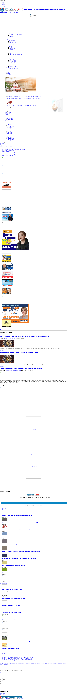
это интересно (14, 662)
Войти (4, 5)
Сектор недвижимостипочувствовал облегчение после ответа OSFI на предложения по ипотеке (20, 641)
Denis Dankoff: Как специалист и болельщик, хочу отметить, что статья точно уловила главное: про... (17, 659)
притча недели (38, 663)
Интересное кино (11, 58)
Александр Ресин (10, 137)
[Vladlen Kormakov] (6, 253)
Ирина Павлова (9, 135)
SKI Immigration (41, 663)
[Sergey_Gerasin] (7, 269)
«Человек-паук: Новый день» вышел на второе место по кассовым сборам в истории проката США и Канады (24, 98)
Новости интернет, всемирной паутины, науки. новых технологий (19, 65)
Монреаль (4, 662)
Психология (11, 51)
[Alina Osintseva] (6, 187)
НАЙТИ (1, 144)
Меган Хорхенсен (10, 121)
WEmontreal (34, 666)
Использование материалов (11, 117)
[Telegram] (3, 672)
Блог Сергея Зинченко (10, 138)
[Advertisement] (33, 23)
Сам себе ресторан (12, 62)
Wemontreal (7, 698)
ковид (35, 663)
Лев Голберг (9, 125)
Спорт (10, 53)
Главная (6, 31)
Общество (8, 39)
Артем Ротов (9, 131)
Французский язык (12, 40)
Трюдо (53, 662)
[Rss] (0, 672)
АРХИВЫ (3, 2)
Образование (11, 49)
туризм (50, 663)
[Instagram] (2, 672)
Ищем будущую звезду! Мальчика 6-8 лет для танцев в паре (11, 147)
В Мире (8, 64)
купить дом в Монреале (50, 662)
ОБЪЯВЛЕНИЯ (2, 143)
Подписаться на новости (4, 695)
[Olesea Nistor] (7, 277)
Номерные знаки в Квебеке (7, 593)
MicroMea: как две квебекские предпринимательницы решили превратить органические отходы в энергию (21, 572)
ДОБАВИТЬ (1, 145)
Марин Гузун (9, 140)
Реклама (10, 37)
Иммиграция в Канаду (63, 662)
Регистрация (5, 6)
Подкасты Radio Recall (10, 76)
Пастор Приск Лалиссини (11, 126)
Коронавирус (17, 662)
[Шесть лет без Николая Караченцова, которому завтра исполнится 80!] (4, 625)
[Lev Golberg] (6, 302)
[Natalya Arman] (6, 318)
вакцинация (38, 662)
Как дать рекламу (10, 118)
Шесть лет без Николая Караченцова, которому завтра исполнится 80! (15, 626)
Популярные (4, 508)
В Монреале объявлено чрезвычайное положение (11, 619)
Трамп (23, 663)
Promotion (59, 663)
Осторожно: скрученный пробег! (7, 151)
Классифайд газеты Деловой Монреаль (6, 146)
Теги (2, 509)
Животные (10, 43)
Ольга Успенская (6, 663)
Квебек (9, 662)
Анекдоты (10, 56)
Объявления (7, 114)
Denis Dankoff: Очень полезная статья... (8, 654)
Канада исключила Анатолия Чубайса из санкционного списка (13, 565)
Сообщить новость (10, 119)
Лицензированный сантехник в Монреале (8, 150)
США (36, 662)
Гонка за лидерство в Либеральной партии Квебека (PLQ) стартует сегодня (13, 149)
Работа (10, 35)
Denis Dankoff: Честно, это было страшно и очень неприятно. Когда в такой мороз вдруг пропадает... (17, 656)
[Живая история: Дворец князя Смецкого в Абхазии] (4, 610)
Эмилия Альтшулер (10, 130)
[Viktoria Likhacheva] (6, 294)
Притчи (44, 663)
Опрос (10, 41)
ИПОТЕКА (46, 663)
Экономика (9, 32)
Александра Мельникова (11, 122)
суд (45, 662)
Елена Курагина (9, 136)
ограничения (6, 664)
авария (64, 663)
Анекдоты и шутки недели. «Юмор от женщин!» (10, 648)
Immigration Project (26, 663)
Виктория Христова (10, 124)
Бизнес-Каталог (7, 115)
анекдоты (22, 663)
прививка (55, 662)
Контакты (3, 4)
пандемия (52, 663)
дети (32, 663)
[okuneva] (6, 261)
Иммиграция (9, 74)
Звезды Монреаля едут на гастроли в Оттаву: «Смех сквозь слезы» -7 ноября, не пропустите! (19, 558)
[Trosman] (15, 249)
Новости (8, 67)
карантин (48, 663)
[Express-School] (6, 245)
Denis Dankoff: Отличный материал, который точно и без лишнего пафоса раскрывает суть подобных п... (18, 661)
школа (20, 663)
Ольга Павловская (10, 134)
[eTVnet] (6, 228)
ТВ (56, 662)
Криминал (10, 47)
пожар (59, 662)
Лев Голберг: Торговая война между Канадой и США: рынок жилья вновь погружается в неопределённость (21, 551)
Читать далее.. (2, 350)
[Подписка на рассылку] (0, 334)
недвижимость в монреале (24, 662)
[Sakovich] (6, 171)
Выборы (34, 663)
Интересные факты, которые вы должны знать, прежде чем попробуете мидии (19, 352)
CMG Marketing (2, 694)
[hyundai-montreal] (7, 204)
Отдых (8, 55)
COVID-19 (8, 662)
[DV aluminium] (6, 212)
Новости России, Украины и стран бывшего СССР (16, 70)
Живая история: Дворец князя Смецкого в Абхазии (11, 612)
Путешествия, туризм (12, 61)
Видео (8, 72)
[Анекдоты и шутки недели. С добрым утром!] (4, 632)
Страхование (11, 36)
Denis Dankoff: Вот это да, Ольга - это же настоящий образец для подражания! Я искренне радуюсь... (17, 655)
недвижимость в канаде (16, 663)
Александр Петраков (10, 139)
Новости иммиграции (12, 66)
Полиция (11, 662)
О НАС (2, 1)
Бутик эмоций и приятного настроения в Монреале (9, 154)
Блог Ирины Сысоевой (10, 132)
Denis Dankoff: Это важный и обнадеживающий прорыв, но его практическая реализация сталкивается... (18, 658)
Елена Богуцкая (9, 127)
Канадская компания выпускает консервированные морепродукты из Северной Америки (21, 368)
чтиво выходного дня (55, 663)
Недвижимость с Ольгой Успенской (16, 34)
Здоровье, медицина (12, 44)
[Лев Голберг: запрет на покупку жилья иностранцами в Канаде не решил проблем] (20, 92)
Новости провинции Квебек (13, 68)
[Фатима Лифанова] (6, 163)
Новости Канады (11, 69)
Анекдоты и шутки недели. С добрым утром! (10, 634)
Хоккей (4, 664)
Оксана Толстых (9, 133)
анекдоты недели (30, 663)
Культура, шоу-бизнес (12, 48)
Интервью (8, 73)
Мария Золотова (9, 123)
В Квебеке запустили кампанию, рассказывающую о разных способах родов (16, 579)
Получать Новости (8, 113)
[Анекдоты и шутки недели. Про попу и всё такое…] (4, 603)
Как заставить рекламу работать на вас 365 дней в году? (10, 148)
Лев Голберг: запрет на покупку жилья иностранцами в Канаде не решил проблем (18, 93)
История (10, 45)
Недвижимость (11, 33)
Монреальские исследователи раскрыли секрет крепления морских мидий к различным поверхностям (24, 336)
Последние (3, 507)
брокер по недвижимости (42, 662)
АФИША (3, 3)
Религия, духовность (12, 52)
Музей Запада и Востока (13, 46)
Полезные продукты (10, 354)
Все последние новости (3, 583)
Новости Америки (15, 370)
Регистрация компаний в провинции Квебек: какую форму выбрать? (12, 153)
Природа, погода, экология (13, 50)
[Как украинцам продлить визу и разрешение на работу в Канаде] (3, 596)
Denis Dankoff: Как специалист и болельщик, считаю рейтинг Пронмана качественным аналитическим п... (18, 660)
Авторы (6, 120)
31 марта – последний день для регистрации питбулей (12, 589)
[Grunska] (7, 220)
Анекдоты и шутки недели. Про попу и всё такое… (11, 605)
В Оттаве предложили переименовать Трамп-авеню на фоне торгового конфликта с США (18, 544)
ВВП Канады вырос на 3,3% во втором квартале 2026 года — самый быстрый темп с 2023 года (21, 105)
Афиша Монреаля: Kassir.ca (15, 57)
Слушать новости (8, 112)
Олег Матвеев (9, 129)
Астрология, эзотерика (12, 42)
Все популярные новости (4, 651)
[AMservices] (24, 205)
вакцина (58, 662)
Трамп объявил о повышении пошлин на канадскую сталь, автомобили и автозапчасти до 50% (21, 109)
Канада (6, 662)
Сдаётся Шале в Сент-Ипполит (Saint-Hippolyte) (9, 155)
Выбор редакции (11, 71)
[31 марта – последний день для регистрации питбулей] (4, 587)
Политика (8, 75)
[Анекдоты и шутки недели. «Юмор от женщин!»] (4, 646)
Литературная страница (12, 60)
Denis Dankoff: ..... (4, 653)
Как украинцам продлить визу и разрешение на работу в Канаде (13, 598)
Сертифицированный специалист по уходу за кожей (10, 152)
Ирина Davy (9, 128)
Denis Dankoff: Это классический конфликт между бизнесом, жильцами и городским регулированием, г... (18, 657)
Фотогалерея (11, 63)
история (47, 662)
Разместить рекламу (10, 116)
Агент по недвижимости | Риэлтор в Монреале (31, 662)
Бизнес (10, 38)
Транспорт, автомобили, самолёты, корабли (16, 54)
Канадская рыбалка (12, 59)
